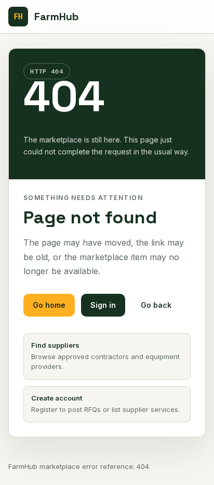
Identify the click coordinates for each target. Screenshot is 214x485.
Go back (156, 305)
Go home (49, 305)
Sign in (103, 305)
